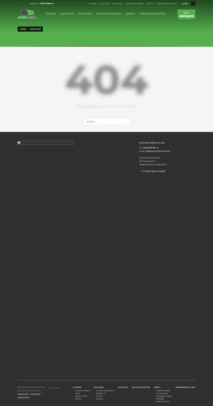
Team (77, 393)
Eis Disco (99, 399)
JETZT (186, 15)
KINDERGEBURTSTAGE (167, 3)
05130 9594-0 (47, 3)
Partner (78, 399)
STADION (92, 3)
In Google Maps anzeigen (153, 171)
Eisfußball (160, 399)
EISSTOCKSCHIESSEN (134, 3)
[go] (126, 122)
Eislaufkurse (101, 393)
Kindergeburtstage (164, 396)
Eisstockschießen (163, 390)
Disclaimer (36, 394)
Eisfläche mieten (163, 401)
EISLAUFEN (104, 3)
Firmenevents (162, 393)
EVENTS (150, 3)
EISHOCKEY (117, 3)
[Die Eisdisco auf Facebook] (24, 3)
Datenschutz (24, 397)
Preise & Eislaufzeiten (105, 390)
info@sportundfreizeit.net (157, 151)
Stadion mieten (81, 396)
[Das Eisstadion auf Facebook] (20, 3)
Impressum (23, 394)
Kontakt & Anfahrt (82, 390)
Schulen (99, 396)
